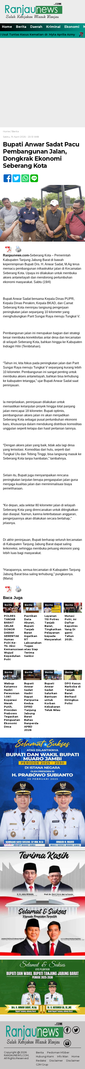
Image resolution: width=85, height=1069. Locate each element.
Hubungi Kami (45, 1056)
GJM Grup (42, 1064)
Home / (7, 131)
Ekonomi (71, 27)
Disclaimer (56, 1060)
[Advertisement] (42, 82)
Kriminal (53, 27)
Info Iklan (62, 1056)
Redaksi (41, 1060)
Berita (21, 27)
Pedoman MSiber (58, 1052)
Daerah (36, 27)
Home (7, 27)
